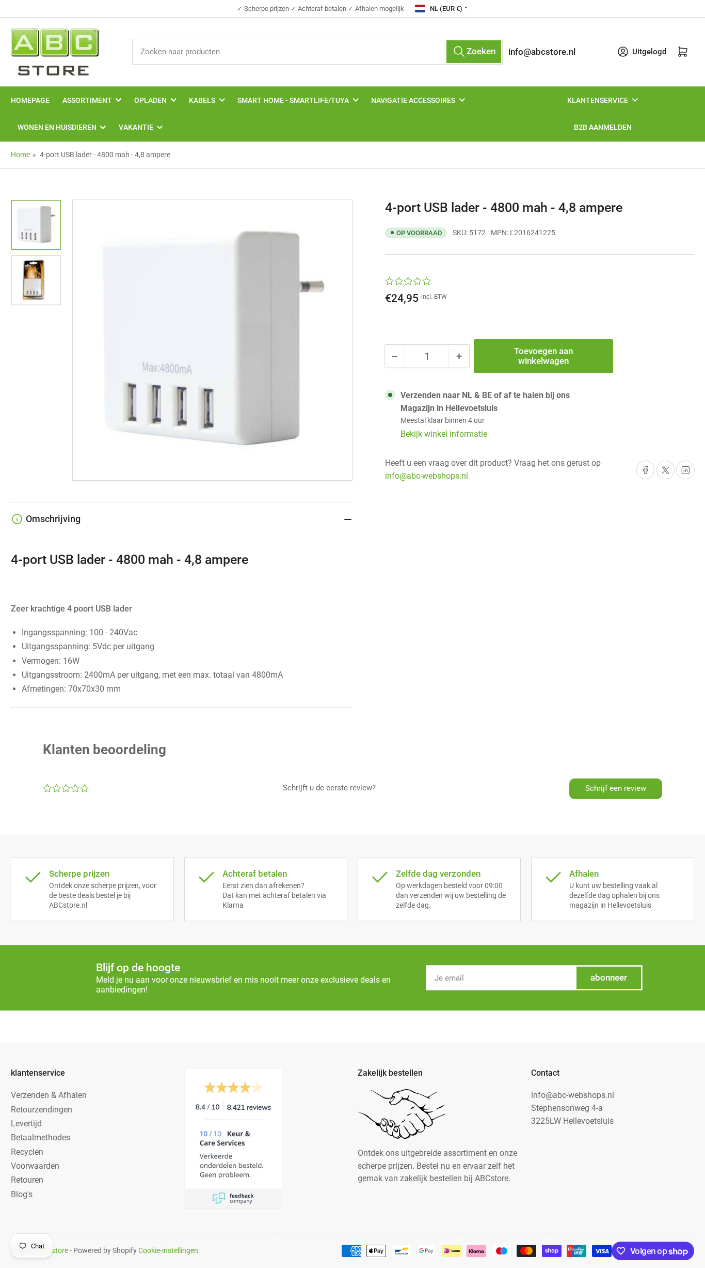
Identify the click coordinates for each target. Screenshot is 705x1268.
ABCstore (53, 1250)
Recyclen (27, 1152)
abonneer (608, 978)
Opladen (150, 100)
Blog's (22, 1194)
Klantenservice (597, 100)
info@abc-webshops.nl (426, 476)
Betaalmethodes (40, 1137)
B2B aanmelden (603, 127)
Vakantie (136, 127)
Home (20, 154)
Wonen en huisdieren (57, 127)
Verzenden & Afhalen (49, 1095)
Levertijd (26, 1123)
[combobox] (317, 51)
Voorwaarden (35, 1166)
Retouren (27, 1180)
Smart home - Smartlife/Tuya (293, 100)
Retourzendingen (41, 1109)
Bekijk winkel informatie (443, 434)
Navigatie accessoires (413, 100)
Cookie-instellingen (168, 1250)
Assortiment (87, 100)
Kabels (202, 100)
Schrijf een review (615, 788)
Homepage (30, 100)
